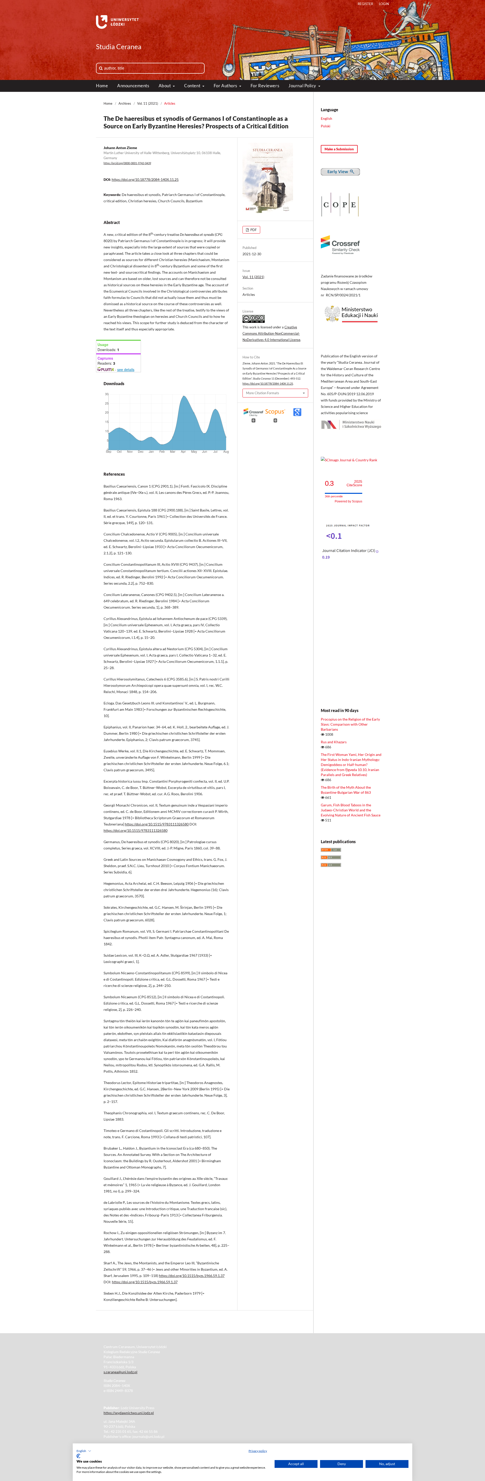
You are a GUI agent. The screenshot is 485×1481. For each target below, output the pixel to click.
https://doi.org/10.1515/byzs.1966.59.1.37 (192, 1275)
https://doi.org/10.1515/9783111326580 (157, 824)
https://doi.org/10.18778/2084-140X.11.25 (145, 179)
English (326, 118)
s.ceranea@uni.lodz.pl (120, 1372)
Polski (325, 126)
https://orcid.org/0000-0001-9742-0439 (127, 163)
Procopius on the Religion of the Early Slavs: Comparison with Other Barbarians (350, 724)
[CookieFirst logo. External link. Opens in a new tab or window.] (78, 1456)
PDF (253, 230)
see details (125, 369)
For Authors (226, 85)
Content (192, 85)
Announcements (133, 85)
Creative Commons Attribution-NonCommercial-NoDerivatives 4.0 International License (271, 333)
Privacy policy (258, 1451)
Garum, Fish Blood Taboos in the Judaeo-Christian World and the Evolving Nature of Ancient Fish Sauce (350, 810)
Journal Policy (302, 85)
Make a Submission (339, 149)
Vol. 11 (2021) (147, 103)
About (165, 85)
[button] (84, 1451)
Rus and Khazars (334, 742)
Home (102, 85)
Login (384, 4)
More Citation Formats (262, 393)
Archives (124, 103)
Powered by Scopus (348, 501)
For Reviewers (265, 85)
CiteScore (354, 483)
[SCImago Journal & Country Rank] (349, 460)
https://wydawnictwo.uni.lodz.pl (129, 1413)
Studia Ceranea (118, 46)
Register (365, 4)
